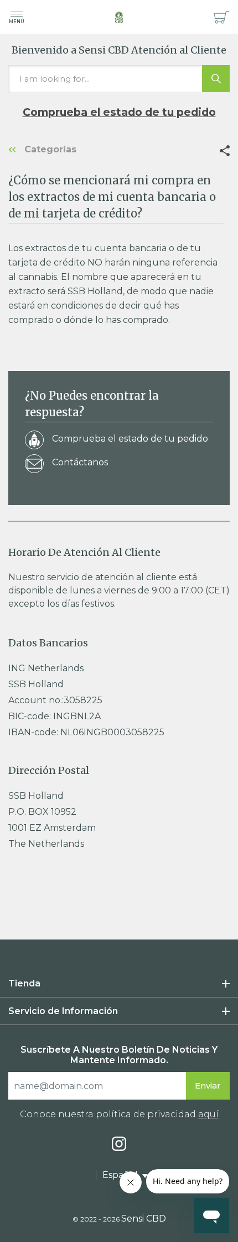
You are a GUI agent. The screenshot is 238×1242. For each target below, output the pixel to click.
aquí (208, 1114)
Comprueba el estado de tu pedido (119, 112)
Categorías (49, 149)
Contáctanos (80, 462)
